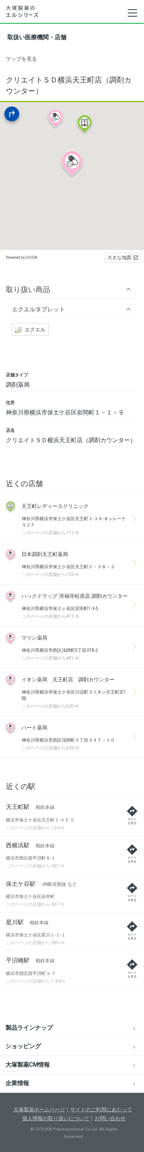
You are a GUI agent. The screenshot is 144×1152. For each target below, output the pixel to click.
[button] (72, 289)
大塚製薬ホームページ (39, 1109)
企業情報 (17, 1083)
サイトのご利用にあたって (101, 1109)
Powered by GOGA (21, 257)
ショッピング (23, 1046)
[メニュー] (132, 13)
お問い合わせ (110, 1118)
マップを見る (21, 59)
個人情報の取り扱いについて (55, 1118)
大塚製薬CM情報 (28, 1064)
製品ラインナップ (29, 1027)
